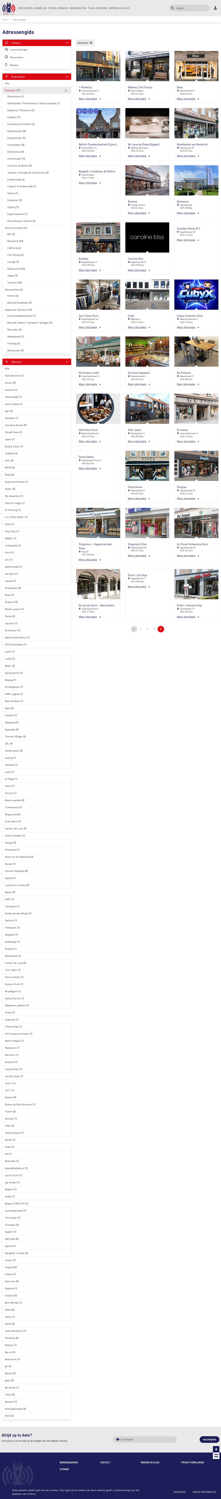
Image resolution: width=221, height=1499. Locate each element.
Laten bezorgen (19, 49)
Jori (8, 559)
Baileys (11, 1345)
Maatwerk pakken (17, 1005)
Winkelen (36, 90)
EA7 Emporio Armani (18, 1033)
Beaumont (12, 1359)
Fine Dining (15, 254)
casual (10, 580)
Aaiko (10, 1316)
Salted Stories (14, 998)
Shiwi (9, 1146)
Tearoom (14, 282)
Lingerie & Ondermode (21, 186)
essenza (11, 389)
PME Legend (14, 694)
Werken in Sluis (150, 1462)
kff (8, 1154)
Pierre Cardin (14, 977)
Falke (9, 1309)
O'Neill (10, 1274)
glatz (9, 1380)
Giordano (11, 418)
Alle (7, 83)
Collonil (11, 1295)
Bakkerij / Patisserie (20, 110)
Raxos (10, 892)
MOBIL (10, 538)
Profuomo (12, 849)
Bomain (11, 1401)
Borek (10, 616)
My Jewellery (14, 496)
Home (5, 19)
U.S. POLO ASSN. (16, 517)
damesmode (13, 566)
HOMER (11, 453)
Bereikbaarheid (69, 1462)
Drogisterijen (16, 137)
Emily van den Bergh (18, 913)
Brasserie (15, 241)
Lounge (13, 261)
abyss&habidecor (16, 1168)
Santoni (11, 920)
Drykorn (11, 602)
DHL (9, 460)
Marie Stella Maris (17, 637)
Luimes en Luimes (17, 885)
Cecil (9, 552)
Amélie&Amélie (15, 1408)
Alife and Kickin (15, 1330)
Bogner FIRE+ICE (16, 1203)
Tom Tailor (13, 970)
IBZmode (11, 1238)
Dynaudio (12, 729)
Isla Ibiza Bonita (16, 425)
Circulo (10, 793)
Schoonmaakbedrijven (21, 315)
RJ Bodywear (14, 686)
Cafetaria (14, 248)
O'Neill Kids (13, 1026)
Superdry (11, 1019)
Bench (10, 1373)
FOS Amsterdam (16, 644)
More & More (14, 701)
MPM (10, 467)
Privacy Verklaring (192, 1462)
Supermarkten (17, 214)
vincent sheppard (16, 870)
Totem (10, 1111)
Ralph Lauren (14, 609)
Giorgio (10, 842)
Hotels (12, 295)
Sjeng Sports (14, 672)
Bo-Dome (12, 1387)
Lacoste (11, 623)
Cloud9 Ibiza (13, 432)
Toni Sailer (12, 1217)
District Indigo (14, 503)
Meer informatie (204, 1492)
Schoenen (14, 200)
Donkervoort (13, 750)
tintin (9, 786)
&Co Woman (13, 1302)
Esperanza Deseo (16, 481)
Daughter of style (16, 1253)
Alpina (10, 1246)
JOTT (9, 1090)
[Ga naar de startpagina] (8, 8)
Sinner (10, 1260)
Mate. (10, 665)
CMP (9, 899)
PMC (9, 1125)
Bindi (9, 474)
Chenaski (12, 1224)
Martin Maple (14, 1040)
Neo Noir (11, 1054)
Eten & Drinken (16, 227)
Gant (9, 708)
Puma (10, 1012)
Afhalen (13, 65)
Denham (11, 764)
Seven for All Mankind (19, 856)
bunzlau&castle (15, 1210)
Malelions (12, 1047)
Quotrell (11, 1062)
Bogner (11, 1189)
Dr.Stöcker (12, 630)
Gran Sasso (13, 821)
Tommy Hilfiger (15, 736)
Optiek (12, 193)
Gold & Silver (14, 446)
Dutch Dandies (15, 835)
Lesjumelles (13, 1069)
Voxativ (10, 1097)
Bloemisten (15, 96)
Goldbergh (12, 941)
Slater (10, 488)
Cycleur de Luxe (15, 828)
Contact (105, 1462)
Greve (10, 1323)
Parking (13, 343)
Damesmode (16, 131)
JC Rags (11, 778)
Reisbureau (15, 350)
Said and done (14, 375)
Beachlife (12, 1161)
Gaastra (11, 1288)
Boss (9, 595)
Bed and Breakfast (19, 302)
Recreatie (14, 329)
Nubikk (11, 948)
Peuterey (11, 1338)
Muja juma (12, 814)
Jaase (10, 439)
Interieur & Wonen (19, 165)
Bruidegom (13, 991)
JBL (9, 743)
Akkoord (180, 1492)
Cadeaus (13, 117)
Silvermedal (13, 396)
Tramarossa (13, 807)
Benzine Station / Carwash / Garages (29, 322)
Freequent (12, 927)
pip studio (12, 1182)
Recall (10, 864)
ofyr (9, 411)
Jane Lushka (13, 404)
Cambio (11, 715)
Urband (11, 1267)
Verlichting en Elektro (21, 221)
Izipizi (10, 651)
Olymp (10, 878)
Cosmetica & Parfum (21, 124)
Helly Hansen (14, 1132)
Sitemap (64, 1469)
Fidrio (10, 1394)
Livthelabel (13, 545)
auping (10, 757)
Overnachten (14, 289)
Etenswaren (15, 144)
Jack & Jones (14, 1076)
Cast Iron (12, 1281)
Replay (10, 680)
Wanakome (13, 956)
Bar (11, 234)
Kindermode (15, 179)
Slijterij (13, 207)
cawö (9, 772)
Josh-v (10, 1083)
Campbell (12, 906)
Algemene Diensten (18, 309)
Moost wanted (14, 800)
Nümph (11, 1118)
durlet (10, 1139)
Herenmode (16, 158)
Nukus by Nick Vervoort (20, 1104)
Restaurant (16, 268)
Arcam (10, 382)
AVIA (9, 1415)
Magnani (11, 934)
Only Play (12, 531)
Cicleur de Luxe (15, 962)
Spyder (10, 1231)
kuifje (10, 1196)
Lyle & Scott (13, 1175)
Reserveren (16, 57)
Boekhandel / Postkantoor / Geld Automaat (33, 103)
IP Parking (13, 510)
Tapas (12, 275)
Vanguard (12, 722)
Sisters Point (14, 984)
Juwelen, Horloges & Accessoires (28, 172)
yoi (8, 1366)
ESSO (9, 524)
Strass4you (13, 588)
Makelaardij (15, 336)
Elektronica (15, 151)
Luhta (10, 658)
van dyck (11, 573)
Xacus (10, 1352)
